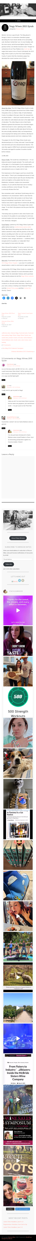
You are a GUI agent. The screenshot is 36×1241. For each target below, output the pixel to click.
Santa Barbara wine (7, 340)
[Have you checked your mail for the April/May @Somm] (18, 1161)
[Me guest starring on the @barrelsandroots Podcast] (18, 641)
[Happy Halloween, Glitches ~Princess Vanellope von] (18, 733)
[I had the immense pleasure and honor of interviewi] (18, 1069)
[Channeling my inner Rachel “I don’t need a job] (18, 885)
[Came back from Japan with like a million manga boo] (18, 855)
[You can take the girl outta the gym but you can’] (18, 947)
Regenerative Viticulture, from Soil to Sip (15, 1224)
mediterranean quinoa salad (23, 227)
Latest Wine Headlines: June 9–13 (13, 1221)
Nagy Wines (12, 335)
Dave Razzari (10, 364)
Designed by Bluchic (7, 1238)
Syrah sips (27, 49)
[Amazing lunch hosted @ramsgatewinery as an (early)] (18, 1008)
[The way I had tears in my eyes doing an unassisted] (18, 702)
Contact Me (27, 288)
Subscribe (9, 564)
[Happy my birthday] (18, 916)
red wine (20, 337)
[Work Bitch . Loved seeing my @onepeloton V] (18, 610)
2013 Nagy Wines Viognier (9, 263)
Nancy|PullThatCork (11, 417)
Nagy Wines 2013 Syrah (21, 26)
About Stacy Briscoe (18, 538)
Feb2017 (5, 28)
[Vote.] (18, 794)
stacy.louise (16, 396)
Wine (22, 29)
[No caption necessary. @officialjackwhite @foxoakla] (18, 1038)
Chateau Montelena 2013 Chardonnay (22, 351)
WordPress (29, 1237)
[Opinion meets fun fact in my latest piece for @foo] (18, 824)
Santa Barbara (28, 337)
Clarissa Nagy (15, 333)
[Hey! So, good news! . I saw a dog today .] (18, 763)
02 (5, 26)
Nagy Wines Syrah (22, 335)
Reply (3, 380)
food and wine (23, 333)
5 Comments (7, 345)
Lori (8, 385)
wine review (24, 340)
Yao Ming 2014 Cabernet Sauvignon (13, 348)
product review (13, 337)
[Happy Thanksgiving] (18, 671)
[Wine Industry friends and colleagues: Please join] (18, 1130)
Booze (18, 29)
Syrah (15, 340)
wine (19, 340)
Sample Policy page (12, 288)
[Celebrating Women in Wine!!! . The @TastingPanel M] (18, 1099)
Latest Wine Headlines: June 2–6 (13, 1227)
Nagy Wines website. (27, 276)
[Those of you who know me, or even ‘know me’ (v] (18, 977)
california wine (6, 333)
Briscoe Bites (11, 1237)
